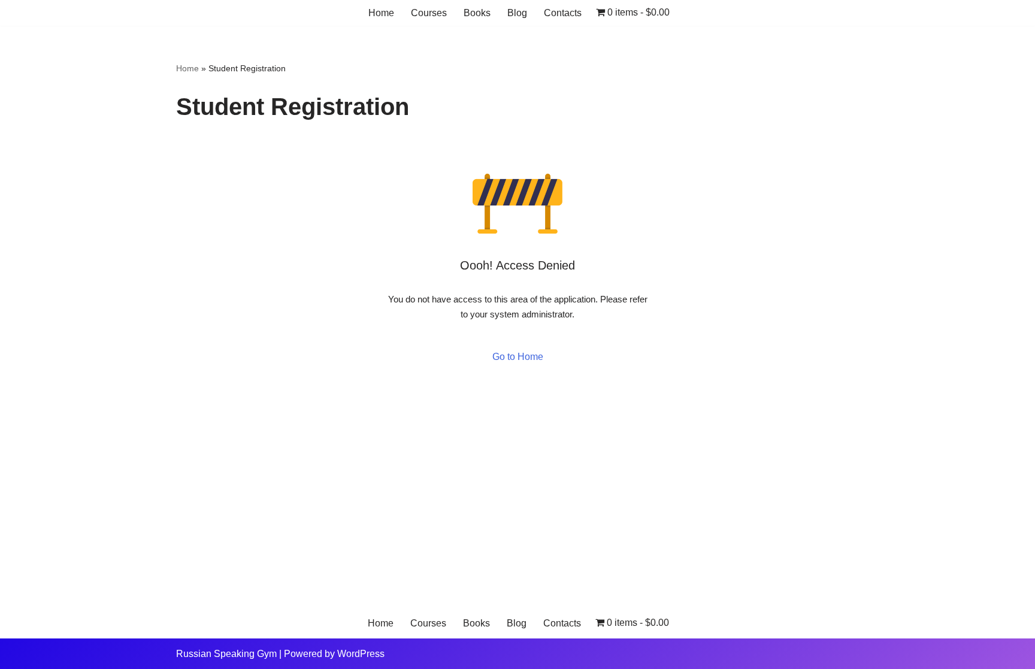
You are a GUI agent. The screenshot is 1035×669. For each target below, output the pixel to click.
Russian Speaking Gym (226, 654)
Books (477, 13)
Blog (517, 13)
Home (381, 13)
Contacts (563, 13)
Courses (429, 13)
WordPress (361, 654)
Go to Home (517, 357)
